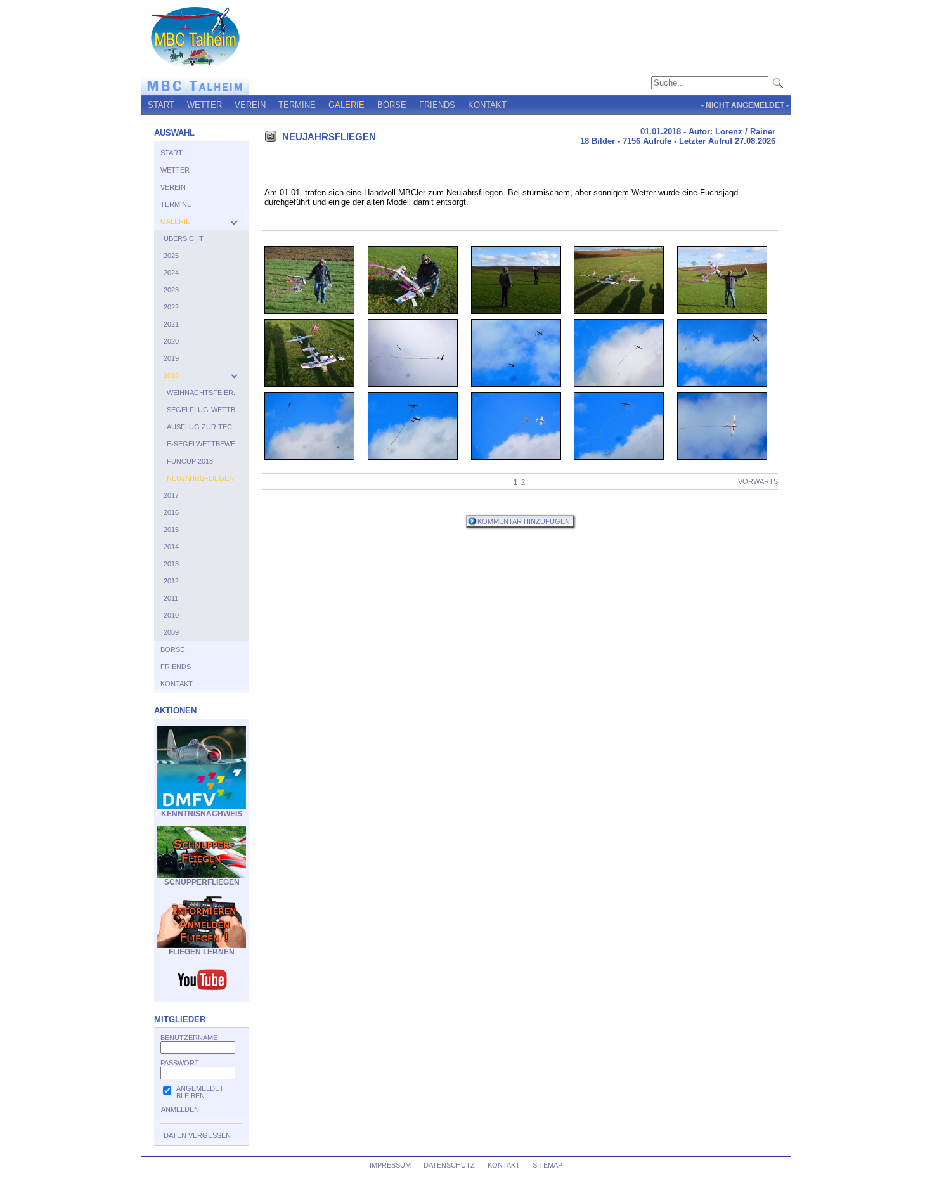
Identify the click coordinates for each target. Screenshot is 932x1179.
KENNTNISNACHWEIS (201, 813)
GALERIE (346, 105)
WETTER (204, 105)
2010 (171, 615)
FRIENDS (437, 105)
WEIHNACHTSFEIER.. (202, 392)
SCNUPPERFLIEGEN (202, 882)
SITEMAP (547, 1165)
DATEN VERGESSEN (197, 1135)
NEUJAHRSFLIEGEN (200, 478)
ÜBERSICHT (184, 238)
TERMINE (297, 105)
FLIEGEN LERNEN (202, 952)
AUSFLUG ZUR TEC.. (201, 427)
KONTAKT (487, 105)
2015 (171, 529)
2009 (171, 632)
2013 (171, 564)
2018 (171, 375)
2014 (171, 546)
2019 (171, 358)
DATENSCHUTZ (449, 1165)
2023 (171, 290)
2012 (171, 581)
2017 (171, 495)
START (161, 105)
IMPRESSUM (390, 1165)
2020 (171, 341)
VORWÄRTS (758, 481)
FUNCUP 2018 (190, 461)
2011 (171, 598)
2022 (171, 307)
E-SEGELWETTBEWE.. (203, 444)
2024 (171, 273)
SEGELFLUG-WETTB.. (203, 410)
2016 (171, 512)
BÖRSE (391, 105)
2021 (171, 324)
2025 (171, 255)
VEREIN (250, 105)
